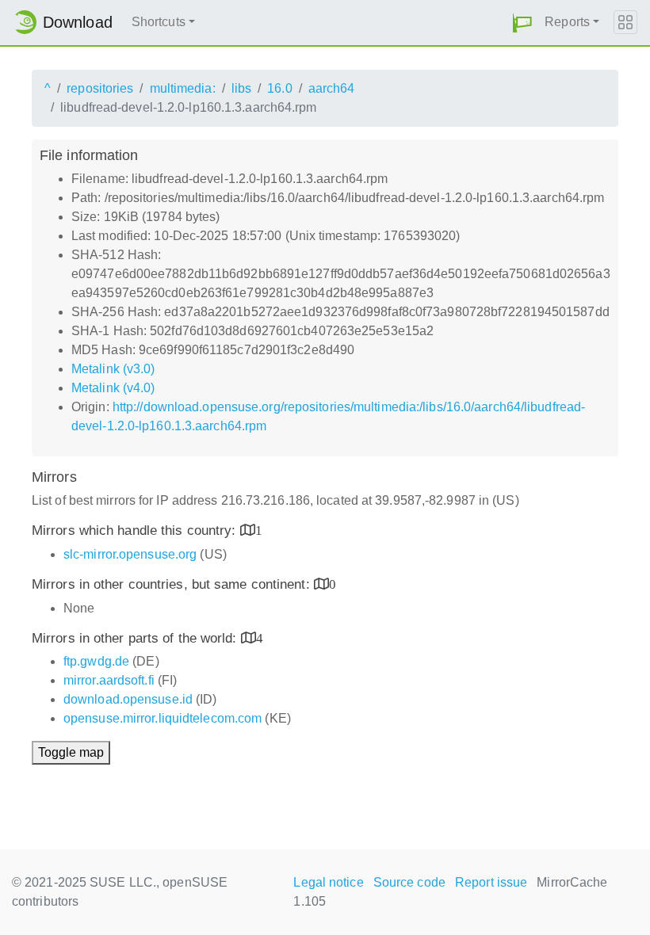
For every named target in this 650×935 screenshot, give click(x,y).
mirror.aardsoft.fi (109, 680)
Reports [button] (567, 22)
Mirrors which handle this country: (136, 530)
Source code (409, 882)
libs (241, 88)
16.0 (279, 88)
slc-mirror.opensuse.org (130, 554)
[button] (522, 22)
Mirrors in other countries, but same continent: (173, 584)
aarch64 (331, 88)
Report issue (491, 882)
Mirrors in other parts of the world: (136, 638)
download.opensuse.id (128, 699)
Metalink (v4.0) (113, 388)
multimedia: (183, 88)
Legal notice (328, 882)
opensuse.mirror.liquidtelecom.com (162, 718)
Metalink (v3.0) (113, 369)
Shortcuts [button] (158, 22)
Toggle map (71, 752)
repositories (100, 88)
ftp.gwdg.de (96, 661)
